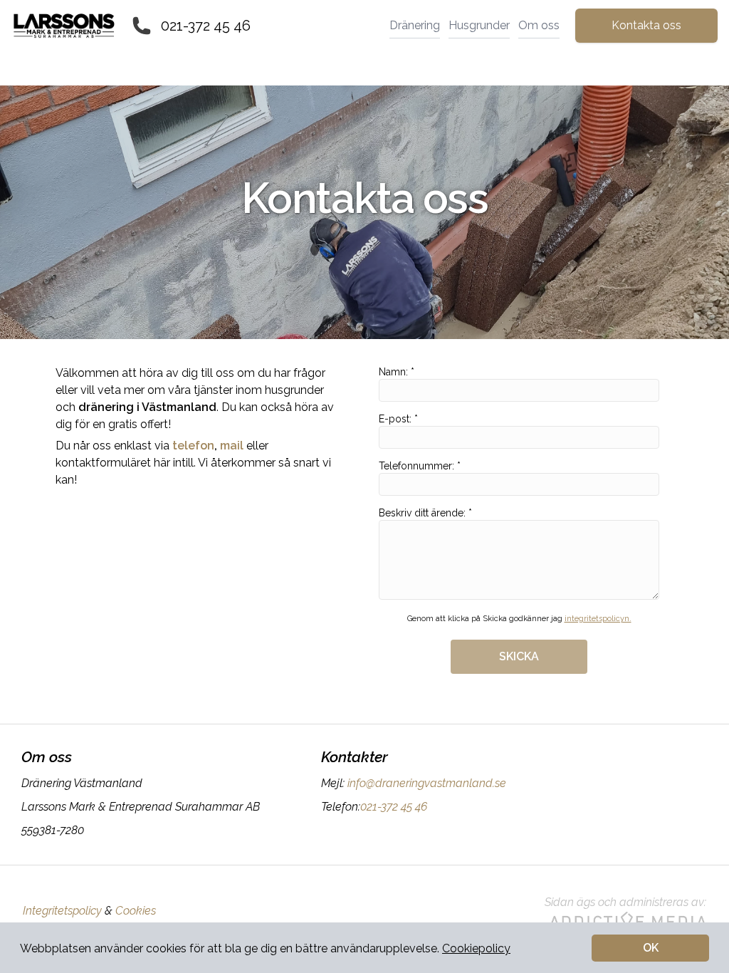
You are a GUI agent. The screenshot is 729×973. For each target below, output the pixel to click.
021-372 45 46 (206, 25)
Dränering (414, 25)
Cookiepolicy (476, 948)
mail (231, 445)
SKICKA (519, 656)
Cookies (135, 910)
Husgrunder (479, 25)
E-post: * (398, 419)
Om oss (539, 25)
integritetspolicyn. (598, 618)
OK (651, 947)
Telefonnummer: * (420, 466)
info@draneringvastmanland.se (426, 783)
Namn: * (396, 372)
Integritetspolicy (62, 910)
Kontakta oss (646, 25)
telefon (193, 445)
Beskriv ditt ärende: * (425, 513)
